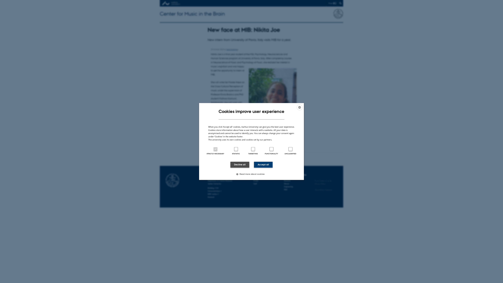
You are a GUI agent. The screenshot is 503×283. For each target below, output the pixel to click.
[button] (251, 174)
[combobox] (299, 107)
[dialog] (251, 141)
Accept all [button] (263, 164)
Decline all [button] (239, 164)
